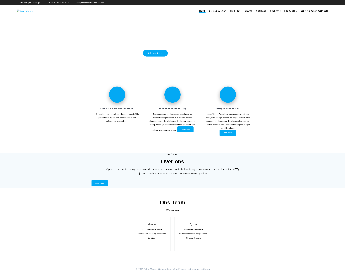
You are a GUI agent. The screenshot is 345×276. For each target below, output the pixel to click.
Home (202, 11)
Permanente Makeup (187, 53)
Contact (261, 11)
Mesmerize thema (201, 269)
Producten (290, 11)
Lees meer (185, 129)
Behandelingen (218, 11)
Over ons (275, 11)
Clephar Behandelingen (314, 11)
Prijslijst (235, 11)
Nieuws (248, 11)
